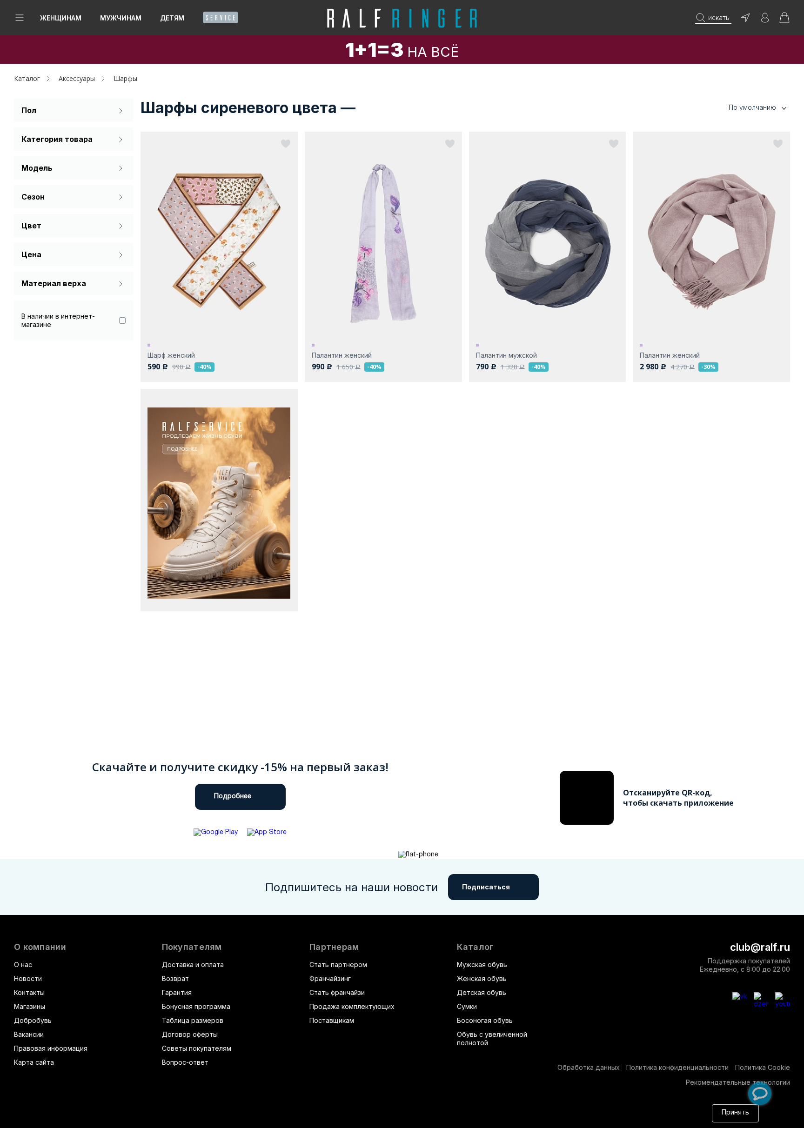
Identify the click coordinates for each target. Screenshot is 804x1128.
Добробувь (33, 1020)
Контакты (29, 992)
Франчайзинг (330, 978)
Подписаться (486, 887)
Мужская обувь (482, 964)
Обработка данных (588, 1067)
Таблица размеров (192, 1020)
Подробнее (232, 797)
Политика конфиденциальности (677, 1067)
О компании (40, 947)
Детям (172, 18)
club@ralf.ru (760, 947)
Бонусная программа (196, 1006)
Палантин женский (342, 355)
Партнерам (334, 947)
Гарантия (177, 992)
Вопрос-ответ (185, 1062)
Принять (735, 1113)
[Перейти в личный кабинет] (764, 21)
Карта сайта (34, 1062)
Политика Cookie (762, 1067)
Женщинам (60, 18)
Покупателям (192, 947)
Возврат (175, 978)
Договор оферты (190, 1034)
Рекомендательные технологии (738, 1082)
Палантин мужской (506, 355)
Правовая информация (50, 1048)
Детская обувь (481, 992)
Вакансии (29, 1034)
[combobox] (743, 107)
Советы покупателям (196, 1048)
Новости (28, 978)
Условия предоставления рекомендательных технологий (258, 1118)
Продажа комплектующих (352, 1006)
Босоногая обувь (485, 1020)
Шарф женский (171, 355)
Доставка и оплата (193, 964)
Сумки (467, 1006)
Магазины (29, 1006)
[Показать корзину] (784, 21)
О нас (23, 964)
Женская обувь (482, 978)
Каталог (475, 947)
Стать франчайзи (337, 992)
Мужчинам (120, 18)
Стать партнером (338, 964)
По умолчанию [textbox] (752, 107)
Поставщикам (331, 1020)
